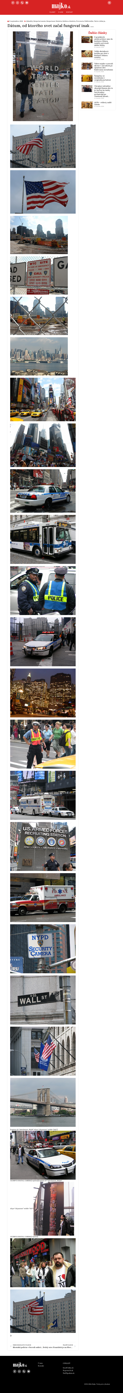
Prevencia (80, 21)
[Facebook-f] (13, 2)
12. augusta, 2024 (99, 98)
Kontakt (69, 12)
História (59, 21)
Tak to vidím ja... (100, 21)
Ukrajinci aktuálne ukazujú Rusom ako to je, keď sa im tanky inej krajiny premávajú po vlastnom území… (103, 91)
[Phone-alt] (22, 2)
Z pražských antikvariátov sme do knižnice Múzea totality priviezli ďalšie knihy (103, 41)
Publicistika (88, 21)
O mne (60, 12)
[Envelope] (27, 2)
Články (52, 12)
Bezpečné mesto (39, 21)
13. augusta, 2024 (99, 82)
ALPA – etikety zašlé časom (103, 103)
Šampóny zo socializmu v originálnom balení (102, 78)
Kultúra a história (69, 21)
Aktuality (29, 21)
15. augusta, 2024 (99, 59)
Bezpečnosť (50, 21)
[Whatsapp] (17, 2)
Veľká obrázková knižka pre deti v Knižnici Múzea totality (101, 54)
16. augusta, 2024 (99, 47)
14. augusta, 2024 (99, 71)
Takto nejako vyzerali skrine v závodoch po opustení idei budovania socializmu (103, 67)
